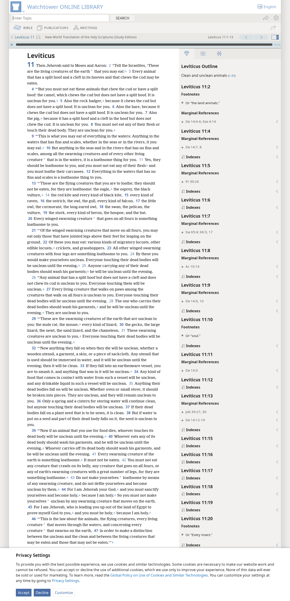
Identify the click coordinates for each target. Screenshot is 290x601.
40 (111, 436)
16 (42, 200)
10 (48, 147)
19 (45, 212)
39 (34, 430)
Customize (64, 592)
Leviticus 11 (24, 37)
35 (131, 383)
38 (128, 412)
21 (34, 230)
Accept (23, 592)
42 (124, 459)
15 (126, 194)
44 (64, 489)
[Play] (12, 44)
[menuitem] (276, 18)
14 (47, 194)
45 (30, 507)
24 (132, 253)
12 (88, 171)
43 (72, 477)
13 (34, 183)
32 (34, 348)
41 (94, 454)
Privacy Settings (65, 580)
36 (39, 401)
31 (123, 330)
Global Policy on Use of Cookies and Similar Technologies (159, 575)
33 (82, 365)
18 (101, 206)
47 (96, 530)
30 (121, 324)
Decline (42, 592)
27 (48, 289)
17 (138, 200)
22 (45, 242)
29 (34, 318)
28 (111, 300)
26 (34, 277)
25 (84, 265)
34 (136, 371)
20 (30, 218)
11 (141, 159)
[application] (145, 44)
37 (128, 406)
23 (109, 247)
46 (34, 518)
